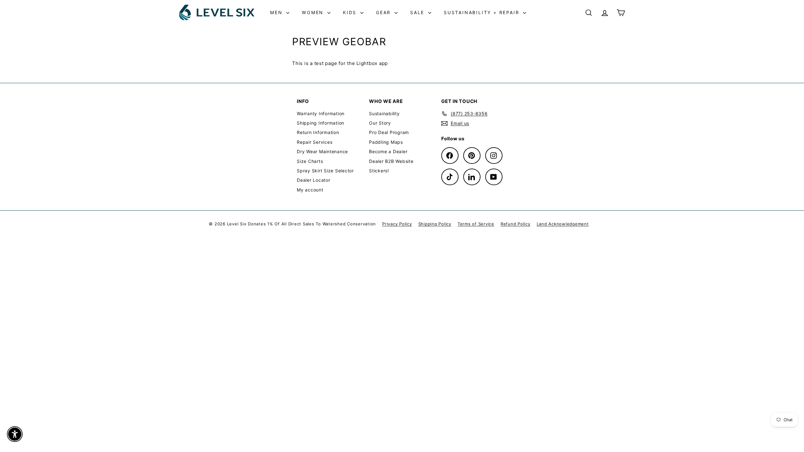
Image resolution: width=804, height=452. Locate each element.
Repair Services (314, 142)
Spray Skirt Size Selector (325, 170)
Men (277, 12)
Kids (351, 12)
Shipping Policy (434, 223)
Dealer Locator (313, 180)
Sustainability (384, 113)
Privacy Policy (397, 223)
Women (314, 12)
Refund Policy (515, 223)
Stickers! (379, 170)
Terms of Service (476, 223)
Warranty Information (321, 113)
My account (310, 189)
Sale (418, 12)
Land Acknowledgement (563, 223)
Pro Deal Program (389, 132)
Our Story (380, 123)
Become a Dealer (388, 151)
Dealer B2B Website (391, 161)
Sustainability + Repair (482, 12)
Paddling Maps (386, 142)
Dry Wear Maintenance (322, 151)
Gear (384, 12)
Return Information (318, 132)
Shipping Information (320, 123)
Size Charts (310, 161)
